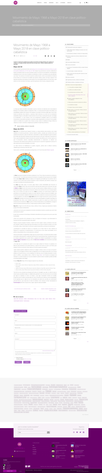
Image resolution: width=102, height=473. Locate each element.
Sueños (30, 408)
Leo (28, 397)
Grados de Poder (73, 393)
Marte (69, 397)
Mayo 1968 (16, 298)
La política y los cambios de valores (74, 89)
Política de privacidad (29, 470)
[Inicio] (16, 2)
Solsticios (26, 408)
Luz (61, 397)
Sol (38, 298)
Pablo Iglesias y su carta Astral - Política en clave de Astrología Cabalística (77, 118)
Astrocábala (36, 387)
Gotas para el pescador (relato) (72, 134)
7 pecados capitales (18, 385)
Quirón (50, 404)
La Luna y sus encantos (71, 64)
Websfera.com (85, 470)
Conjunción (72, 389)
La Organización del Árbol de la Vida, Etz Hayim (79, 278)
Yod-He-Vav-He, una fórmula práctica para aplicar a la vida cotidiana (78, 273)
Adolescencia (59, 385)
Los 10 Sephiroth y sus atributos (77, 294)
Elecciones (79, 391)
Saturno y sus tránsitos (75, 158)
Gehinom (62, 393)
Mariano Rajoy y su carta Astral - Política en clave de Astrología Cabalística (77, 129)
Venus (85, 408)
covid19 (39, 391)
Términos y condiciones (38, 470)
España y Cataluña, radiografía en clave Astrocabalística (75, 99)
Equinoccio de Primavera (34, 393)
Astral (29, 387)
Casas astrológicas (34, 389)
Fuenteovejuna (26, 300)
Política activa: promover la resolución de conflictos (77, 102)
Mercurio (84, 397)
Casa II (41, 254)
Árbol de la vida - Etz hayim (21, 412)
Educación (73, 391)
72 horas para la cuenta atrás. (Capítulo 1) (74, 47)
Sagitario (64, 404)
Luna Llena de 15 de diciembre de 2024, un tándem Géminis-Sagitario (77, 68)
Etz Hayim (48, 393)
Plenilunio (25, 404)
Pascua (56, 402)
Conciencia (65, 389)
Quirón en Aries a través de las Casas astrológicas (78, 333)
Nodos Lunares (69, 399)
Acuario (53, 385)
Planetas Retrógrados (18, 404)
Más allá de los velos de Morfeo (25, 399)
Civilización (45, 389)
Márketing (8, 468)
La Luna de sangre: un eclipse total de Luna (74, 71)
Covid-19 (34, 391)
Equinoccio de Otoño (24, 393)
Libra (39, 397)
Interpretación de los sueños (56, 395)
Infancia (46, 395)
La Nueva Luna (20, 397)
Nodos (62, 399)
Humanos (42, 395)
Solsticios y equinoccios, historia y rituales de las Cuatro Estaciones (77, 57)
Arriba (35, 288)
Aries (25, 387)
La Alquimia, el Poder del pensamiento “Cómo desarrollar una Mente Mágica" (74, 228)
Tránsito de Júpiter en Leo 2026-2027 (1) (78, 148)
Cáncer (54, 391)
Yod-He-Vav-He (29, 410)
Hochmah (26, 395)
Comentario (17, 339)
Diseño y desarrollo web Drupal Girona (76, 470)
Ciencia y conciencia (70, 77)
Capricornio (17, 389)
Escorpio (42, 393)
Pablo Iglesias (51, 402)
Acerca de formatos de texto (48, 350)
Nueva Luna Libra (61, 401)
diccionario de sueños (61, 391)
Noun (35, 298)
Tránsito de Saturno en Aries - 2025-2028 (79, 153)
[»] (80, 3)
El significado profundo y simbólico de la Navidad (75, 79)
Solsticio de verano (18, 408)
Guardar (20, 471)
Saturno (70, 404)
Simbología (60, 406)
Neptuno (50, 298)
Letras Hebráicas (30, 298)
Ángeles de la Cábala (50, 410)
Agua (65, 385)
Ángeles (41, 410)
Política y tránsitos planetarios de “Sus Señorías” (77, 132)
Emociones (85, 391)
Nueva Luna (83, 399)
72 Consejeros (26, 385)
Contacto (69, 2)
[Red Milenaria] (20, 444)
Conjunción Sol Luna (19, 391)
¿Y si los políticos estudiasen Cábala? (75, 87)
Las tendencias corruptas (72, 104)
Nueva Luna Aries (17, 401)
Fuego (58, 393)
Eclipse (68, 391)
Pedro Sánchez (66, 402)
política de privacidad (27, 359)
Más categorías (85, 414)
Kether (79, 395)
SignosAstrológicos (41, 406)
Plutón (54, 298)
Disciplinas (51, 3)
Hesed (21, 395)
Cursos (45, 2)
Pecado (60, 402)
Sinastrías (65, 406)
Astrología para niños (72, 387)
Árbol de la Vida (82, 410)
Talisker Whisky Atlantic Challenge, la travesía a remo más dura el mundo (77, 50)
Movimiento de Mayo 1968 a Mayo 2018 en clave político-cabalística (76, 95)
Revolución (21, 298)
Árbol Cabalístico (63, 410)
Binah (79, 387)
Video (15, 410)
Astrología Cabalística (58, 387)
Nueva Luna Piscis (69, 401)
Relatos (55, 404)
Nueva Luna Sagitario (78, 401)
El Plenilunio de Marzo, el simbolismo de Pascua (75, 82)
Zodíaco (35, 410)
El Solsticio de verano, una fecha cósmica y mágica (77, 328)
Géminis (16, 395)
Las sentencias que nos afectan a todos (22, 288)
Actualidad (48, 385)
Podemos (36, 404)
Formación (54, 393)
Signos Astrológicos (32, 406)
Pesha (72, 402)
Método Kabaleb (38, 399)
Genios (67, 393)
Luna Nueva (55, 397)
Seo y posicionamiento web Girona (82, 471)
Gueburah (80, 393)
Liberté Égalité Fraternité (18, 300)
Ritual (59, 404)
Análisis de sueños (18, 387)
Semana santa (77, 404)
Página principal (17, 327)
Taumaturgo (36, 408)
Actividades (63, 2)
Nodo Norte (57, 399)
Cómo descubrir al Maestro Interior (73, 62)
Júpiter (46, 298)
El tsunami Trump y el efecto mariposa (75, 107)
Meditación (74, 397)
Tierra (55, 408)
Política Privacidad (19, 357)
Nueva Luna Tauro (17, 402)
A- (34, 55)
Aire (68, 385)
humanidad (36, 395)
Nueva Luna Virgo (25, 402)
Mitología (16, 399)
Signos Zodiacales (51, 406)
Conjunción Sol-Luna (81, 389)
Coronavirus (28, 391)
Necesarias (8, 465)
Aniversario (76, 385)
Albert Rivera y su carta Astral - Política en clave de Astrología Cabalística (77, 121)
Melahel (79, 397)
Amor (71, 385)
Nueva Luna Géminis (45, 401)
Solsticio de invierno (80, 406)
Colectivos (51, 389)
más (87, 303)
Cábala (25, 298)
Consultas (39, 3)
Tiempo (50, 408)
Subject (16, 333)
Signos (26, 406)
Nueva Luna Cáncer (36, 401)
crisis (43, 391)
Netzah (51, 399)
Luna (43, 397)
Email (15, 320)
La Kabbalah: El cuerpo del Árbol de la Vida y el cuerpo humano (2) (78, 289)
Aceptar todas (10, 471)
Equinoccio (16, 393)
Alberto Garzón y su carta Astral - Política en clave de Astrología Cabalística (77, 114)
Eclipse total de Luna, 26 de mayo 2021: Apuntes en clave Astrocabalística (77, 74)
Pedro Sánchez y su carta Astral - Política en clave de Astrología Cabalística (77, 125)
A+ (36, 55)
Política (40, 404)
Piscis (75, 402)
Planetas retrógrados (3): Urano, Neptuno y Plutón (77, 323)
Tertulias (46, 408)
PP (44, 404)
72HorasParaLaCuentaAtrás (38, 385)
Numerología (34, 402)
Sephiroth (83, 404)
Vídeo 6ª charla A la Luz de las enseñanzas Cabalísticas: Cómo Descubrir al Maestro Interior (77, 283)
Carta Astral (24, 389)
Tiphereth (59, 408)
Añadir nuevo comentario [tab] (20, 311)
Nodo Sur (76, 399)
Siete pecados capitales (18, 406)
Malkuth (65, 397)
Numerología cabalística (42, 402)
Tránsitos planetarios (70, 408)
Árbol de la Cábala (72, 410)
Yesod (23, 410)
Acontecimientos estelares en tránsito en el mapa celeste (77, 53)
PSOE (47, 404)
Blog (56, 3)
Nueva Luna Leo (54, 401)
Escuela (34, 447)
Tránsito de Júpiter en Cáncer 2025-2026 (78, 164)
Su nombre (17, 314)
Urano (43, 298)
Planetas (80, 402)
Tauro (40, 298)
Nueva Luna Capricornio (26, 401)
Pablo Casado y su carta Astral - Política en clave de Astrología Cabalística (77, 110)
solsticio (73, 406)
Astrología (45, 387)
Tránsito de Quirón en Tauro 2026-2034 (78, 143)
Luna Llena (47, 397)
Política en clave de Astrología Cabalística (74, 84)
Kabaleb (68, 59)
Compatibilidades (57, 389)
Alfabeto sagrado (50, 149)
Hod (31, 395)
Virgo (19, 410)
